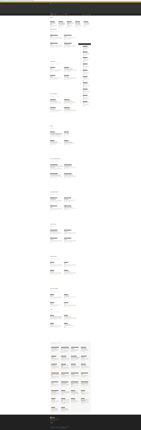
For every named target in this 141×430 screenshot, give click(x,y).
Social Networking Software (53, 35)
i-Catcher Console (63, 357)
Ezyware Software (67, 234)
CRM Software (52, 262)
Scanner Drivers (85, 57)
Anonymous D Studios (67, 327)
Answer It (51, 44)
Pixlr (51, 306)
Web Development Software (55, 390)
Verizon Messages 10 (54, 348)
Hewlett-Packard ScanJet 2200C (64, 366)
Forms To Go (52, 239)
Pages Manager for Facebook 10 (65, 349)
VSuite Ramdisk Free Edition (86, 52)
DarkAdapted (63, 374)
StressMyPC (73, 374)
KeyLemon (52, 79)
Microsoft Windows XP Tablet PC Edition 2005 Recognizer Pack (56, 166)
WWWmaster (66, 231)
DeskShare (66, 79)
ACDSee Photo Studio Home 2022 (65, 400)
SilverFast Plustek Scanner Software (69, 23)
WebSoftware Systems (53, 234)
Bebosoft (52, 242)
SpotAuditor (82, 357)
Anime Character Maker (67, 324)
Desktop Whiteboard (53, 199)
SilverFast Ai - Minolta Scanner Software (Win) (53, 23)
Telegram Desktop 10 (67, 44)
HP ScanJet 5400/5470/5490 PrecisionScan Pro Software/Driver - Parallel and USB (56, 134)
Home (51, 14)
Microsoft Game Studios (53, 327)
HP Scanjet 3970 (73, 365)
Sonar (51, 263)
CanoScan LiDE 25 (66, 133)
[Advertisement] (63, 55)
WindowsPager (66, 199)
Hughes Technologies (53, 47)
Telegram (66, 47)
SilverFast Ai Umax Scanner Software (86, 23)
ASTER (82, 374)
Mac (59, 14)
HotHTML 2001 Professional (54, 231)
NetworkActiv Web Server (84, 383)
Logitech (66, 71)
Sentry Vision (53, 357)
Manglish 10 (72, 348)
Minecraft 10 (51, 324)
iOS (62, 14)
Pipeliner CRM (52, 271)
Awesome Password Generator (75, 357)
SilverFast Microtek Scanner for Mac (86, 96)
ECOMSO (66, 319)
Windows (55, 14)
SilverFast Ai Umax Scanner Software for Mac (86, 83)
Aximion (52, 383)
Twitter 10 (51, 36)
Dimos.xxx (66, 39)
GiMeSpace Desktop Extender (68, 207)
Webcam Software (52, 67)
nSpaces (51, 207)
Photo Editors (52, 294)
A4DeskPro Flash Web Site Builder (75, 383)
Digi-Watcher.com (52, 71)
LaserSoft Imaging (85, 68)
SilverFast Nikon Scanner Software (62, 23)
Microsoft (66, 177)
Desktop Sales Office (67, 271)
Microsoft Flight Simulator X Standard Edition (85, 400)
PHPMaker (65, 239)
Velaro (65, 263)
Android (66, 14)
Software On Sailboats (67, 274)
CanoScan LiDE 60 (83, 365)
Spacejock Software (53, 266)
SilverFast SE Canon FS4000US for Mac (86, 102)
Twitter (51, 39)
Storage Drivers (85, 46)
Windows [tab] (52, 96)
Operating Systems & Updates (53, 173)
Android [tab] (58, 96)
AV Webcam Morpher (84, 348)
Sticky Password (53, 365)
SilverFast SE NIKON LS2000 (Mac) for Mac (86, 90)
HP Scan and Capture (85, 77)
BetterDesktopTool (63, 383)
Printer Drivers (52, 140)
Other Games (51, 315)
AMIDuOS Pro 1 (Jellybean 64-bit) (55, 375)
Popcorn (65, 36)
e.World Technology (67, 242)
